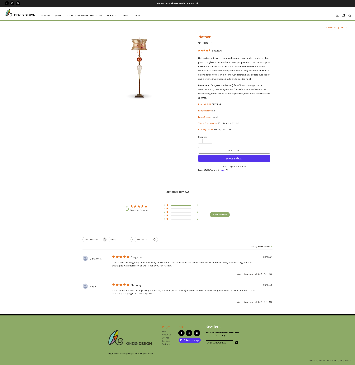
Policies (166, 344)
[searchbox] (92, 239)
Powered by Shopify (317, 360)
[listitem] (177, 3)
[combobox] (121, 239)
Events (165, 337)
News (125, 15)
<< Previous (331, 27)
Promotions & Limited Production (85, 15)
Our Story (112, 15)
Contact (137, 15)
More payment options (234, 166)
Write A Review (220, 214)
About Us (166, 334)
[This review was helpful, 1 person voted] (265, 274)
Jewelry (59, 15)
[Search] (349, 15)
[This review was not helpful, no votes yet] (270, 274)
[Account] (337, 15)
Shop (164, 331)
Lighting (45, 15)
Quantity (202, 137)
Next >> (344, 27)
